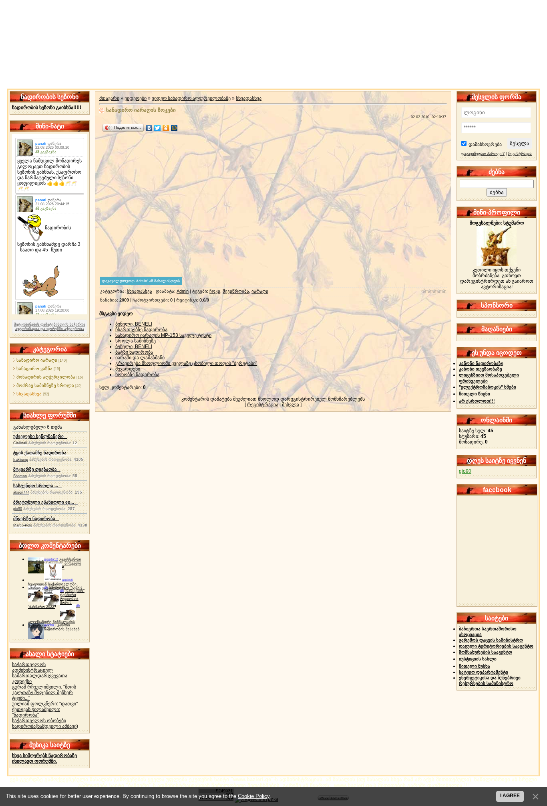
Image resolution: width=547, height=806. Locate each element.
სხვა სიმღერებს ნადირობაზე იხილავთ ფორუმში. (44, 758)
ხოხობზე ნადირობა (137, 374)
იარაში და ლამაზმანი (140, 357)
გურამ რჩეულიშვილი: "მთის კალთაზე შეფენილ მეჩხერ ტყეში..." (44, 692)
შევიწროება (236, 291)
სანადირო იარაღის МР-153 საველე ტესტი (163, 335)
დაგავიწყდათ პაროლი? (483, 154)
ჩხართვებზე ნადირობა (141, 329)
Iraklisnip (20, 460)
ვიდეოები (136, 98)
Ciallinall (20, 443)
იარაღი (259, 291)
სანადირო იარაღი (36, 360)
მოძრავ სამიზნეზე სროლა (45, 385)
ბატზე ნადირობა (134, 352)
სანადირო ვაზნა (34, 368)
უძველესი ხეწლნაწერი (40, 436)
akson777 (21, 492)
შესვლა (290, 404)
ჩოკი (214, 291)
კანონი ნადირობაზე (481, 363)
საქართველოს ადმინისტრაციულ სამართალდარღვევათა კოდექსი (39, 673)
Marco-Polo (22, 525)
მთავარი (109, 98)
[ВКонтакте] (149, 128)
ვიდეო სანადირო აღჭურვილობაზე (191, 98)
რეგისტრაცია (262, 404)
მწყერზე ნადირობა (36, 518)
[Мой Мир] (174, 128)
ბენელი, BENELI (133, 324)
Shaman (20, 476)
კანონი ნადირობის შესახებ (62, 627)
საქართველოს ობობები (39, 720)
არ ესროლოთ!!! (477, 401)
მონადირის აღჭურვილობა (45, 377)
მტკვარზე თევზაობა (36, 469)
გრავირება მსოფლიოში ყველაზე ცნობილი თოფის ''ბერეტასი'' (186, 363)
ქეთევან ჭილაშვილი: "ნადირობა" (36, 712)
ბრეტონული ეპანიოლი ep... (45, 502)
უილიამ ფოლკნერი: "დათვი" (45, 704)
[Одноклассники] (166, 128)
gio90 (17, 509)
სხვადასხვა (29, 393)
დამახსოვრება (485, 144)
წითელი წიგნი (474, 393)
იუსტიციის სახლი (478, 658)
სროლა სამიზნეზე (135, 341)
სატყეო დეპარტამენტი (483, 672)
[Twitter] (157, 128)
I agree (510, 795)
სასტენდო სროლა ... (37, 485)
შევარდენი (127, 369)
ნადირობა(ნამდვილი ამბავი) (45, 726)
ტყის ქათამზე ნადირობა (41, 452)
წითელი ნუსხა (474, 666)
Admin (183, 291)
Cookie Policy (253, 796)
